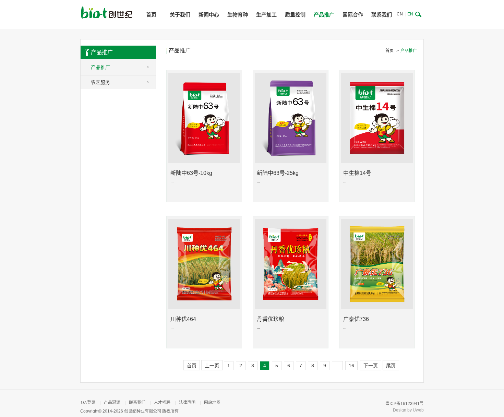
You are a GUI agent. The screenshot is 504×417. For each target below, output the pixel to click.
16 (351, 365)
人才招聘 (162, 402)
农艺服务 (120, 82)
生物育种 (237, 14)
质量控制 (295, 14)
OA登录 (88, 402)
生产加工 (266, 14)
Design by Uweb (408, 410)
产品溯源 (112, 402)
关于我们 (180, 14)
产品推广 (324, 14)
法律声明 (187, 402)
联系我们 (381, 14)
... (337, 365)
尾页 (391, 365)
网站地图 (212, 402)
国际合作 (353, 14)
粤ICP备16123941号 (404, 403)
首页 (151, 14)
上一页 (212, 365)
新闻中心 (209, 14)
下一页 (370, 365)
